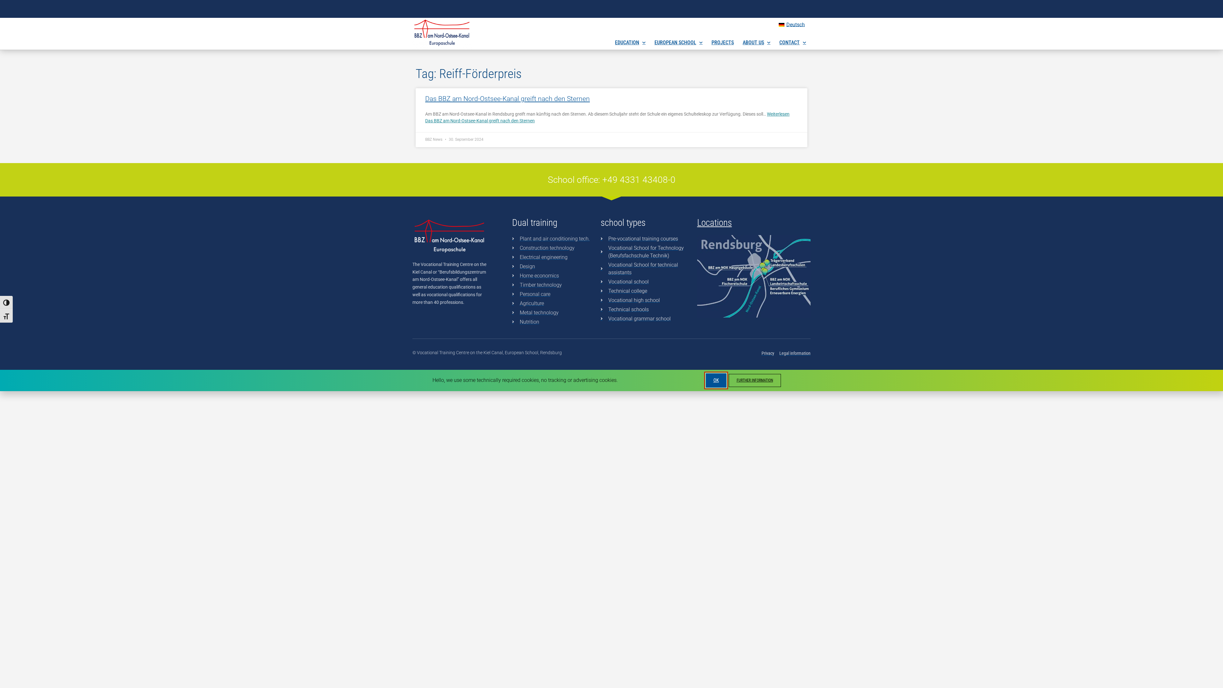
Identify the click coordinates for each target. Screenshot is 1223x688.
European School (675, 42)
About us (753, 42)
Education (627, 42)
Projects (723, 42)
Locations (714, 222)
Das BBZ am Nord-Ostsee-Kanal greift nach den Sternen (507, 99)
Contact (789, 42)
